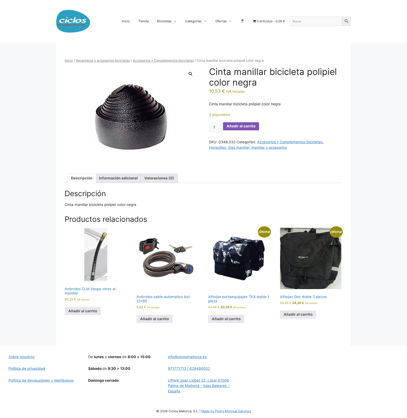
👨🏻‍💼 (242, 21)
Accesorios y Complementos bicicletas (163, 61)
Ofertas (221, 21)
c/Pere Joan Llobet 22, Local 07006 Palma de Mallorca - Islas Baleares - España (199, 385)
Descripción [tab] (81, 178)
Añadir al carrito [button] (82, 311)
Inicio (126, 21)
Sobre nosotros (21, 357)
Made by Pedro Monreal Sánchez (226, 411)
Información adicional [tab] (118, 178)
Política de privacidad (26, 368)
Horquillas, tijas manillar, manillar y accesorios (248, 147)
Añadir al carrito (241, 126)
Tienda (143, 21)
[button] (190, 74)
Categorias (193, 21)
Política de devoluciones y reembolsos (41, 380)
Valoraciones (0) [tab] (159, 178)
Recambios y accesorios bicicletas (103, 61)
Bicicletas (164, 21)
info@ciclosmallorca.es (187, 357)
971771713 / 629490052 (189, 368)
